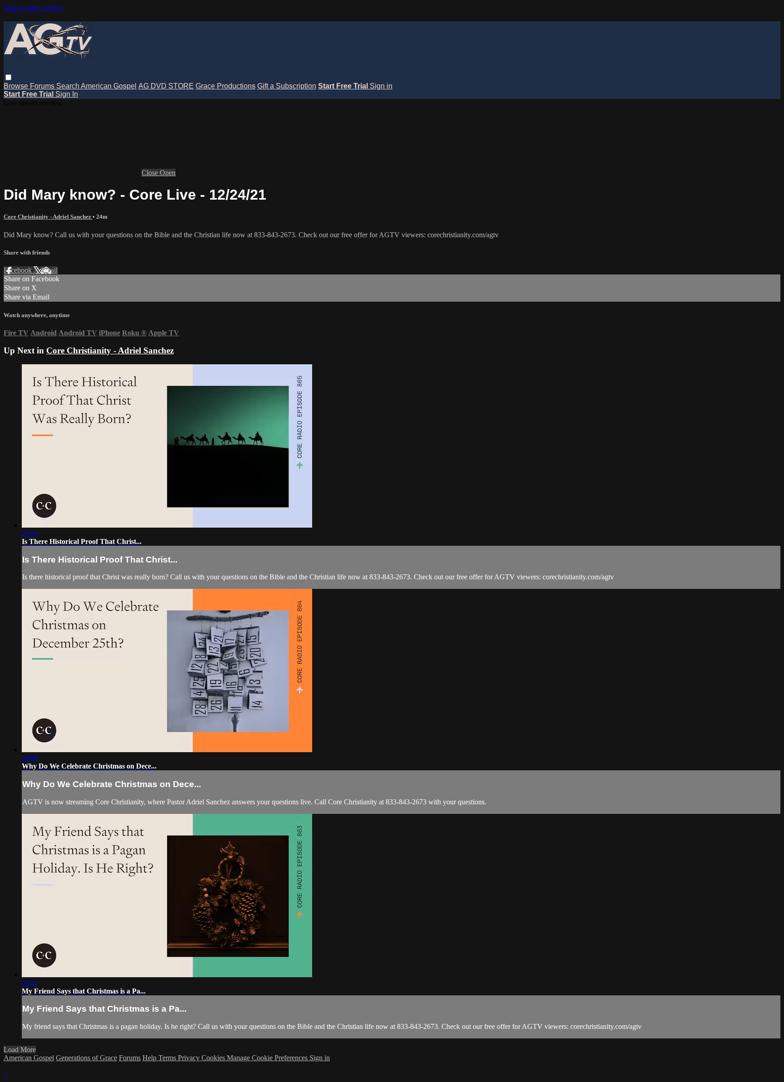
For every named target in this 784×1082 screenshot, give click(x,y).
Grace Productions (225, 86)
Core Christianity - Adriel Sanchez (48, 216)
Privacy (189, 1058)
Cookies (214, 1058)
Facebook (19, 270)
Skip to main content (33, 7)
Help (150, 1058)
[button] (8, 77)
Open (168, 172)
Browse (17, 86)
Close (151, 172)
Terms (168, 1058)
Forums (43, 86)
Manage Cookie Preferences (268, 1058)
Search (68, 86)
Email (49, 270)
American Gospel (109, 86)
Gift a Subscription (286, 86)
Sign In (66, 94)
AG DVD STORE (166, 86)
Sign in (381, 86)
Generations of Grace (86, 1058)
